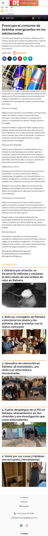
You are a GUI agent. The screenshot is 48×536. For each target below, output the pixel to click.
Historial (24, 502)
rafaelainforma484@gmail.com (24, 518)
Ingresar (25, 506)
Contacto (24, 497)
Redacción (21, 53)
